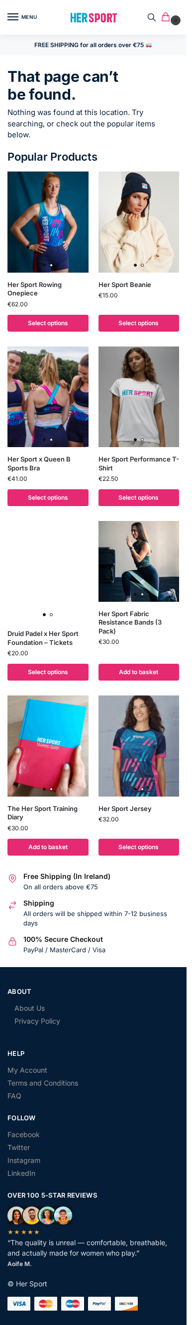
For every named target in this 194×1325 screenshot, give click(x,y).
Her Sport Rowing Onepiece (34, 289)
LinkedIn (21, 1173)
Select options (48, 323)
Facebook (23, 1134)
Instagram (23, 1160)
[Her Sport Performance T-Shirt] (139, 396)
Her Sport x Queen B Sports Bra (39, 463)
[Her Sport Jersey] (139, 745)
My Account (27, 1070)
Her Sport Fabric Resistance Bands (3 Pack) (130, 622)
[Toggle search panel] (152, 17)
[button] (167, 17)
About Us (29, 1008)
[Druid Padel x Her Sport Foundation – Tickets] (48, 571)
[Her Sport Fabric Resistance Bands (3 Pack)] (139, 561)
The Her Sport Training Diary (42, 813)
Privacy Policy (37, 1021)
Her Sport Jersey (125, 808)
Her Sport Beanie (124, 284)
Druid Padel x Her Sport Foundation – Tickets (43, 638)
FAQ (14, 1096)
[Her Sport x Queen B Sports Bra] (48, 396)
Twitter (18, 1147)
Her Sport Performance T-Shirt (138, 463)
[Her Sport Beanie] (139, 222)
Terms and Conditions (42, 1083)
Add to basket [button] (138, 672)
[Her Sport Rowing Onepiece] (48, 222)
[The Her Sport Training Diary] (48, 745)
